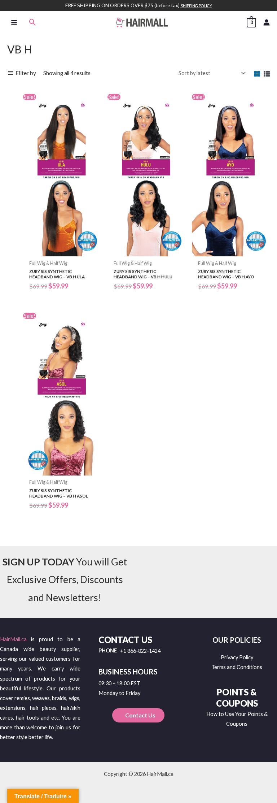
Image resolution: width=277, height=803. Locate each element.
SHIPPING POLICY (196, 5)
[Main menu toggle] (14, 22)
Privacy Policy (237, 657)
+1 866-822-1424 (140, 651)
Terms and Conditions (236, 667)
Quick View (62, 251)
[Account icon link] (266, 22)
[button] (32, 22)
